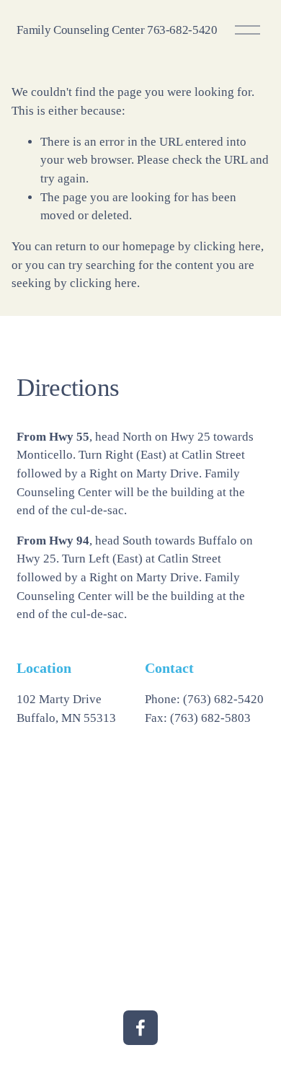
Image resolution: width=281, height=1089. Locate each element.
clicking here (227, 246)
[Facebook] (140, 1027)
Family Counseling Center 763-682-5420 (117, 30)
